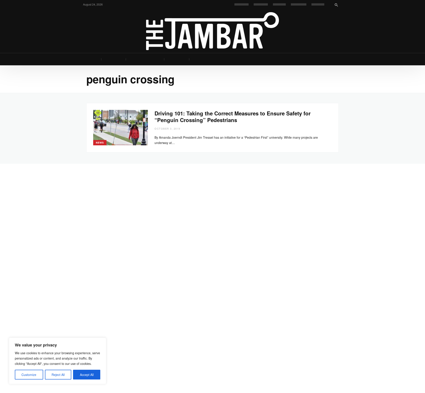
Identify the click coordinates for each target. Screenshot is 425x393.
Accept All (87, 374)
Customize (28, 374)
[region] (57, 361)
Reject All (58, 374)
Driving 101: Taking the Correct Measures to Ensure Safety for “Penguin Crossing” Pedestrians (233, 116)
